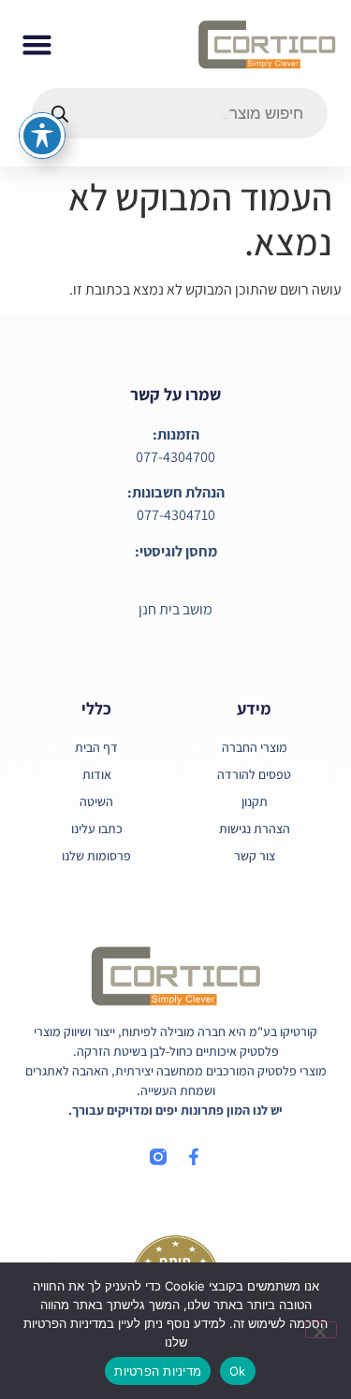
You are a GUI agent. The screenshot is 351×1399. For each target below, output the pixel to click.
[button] (37, 44)
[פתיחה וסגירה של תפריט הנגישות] (42, 135)
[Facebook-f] (193, 1156)
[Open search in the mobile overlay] (179, 113)
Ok (237, 1370)
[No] (321, 1329)
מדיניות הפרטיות (157, 1370)
